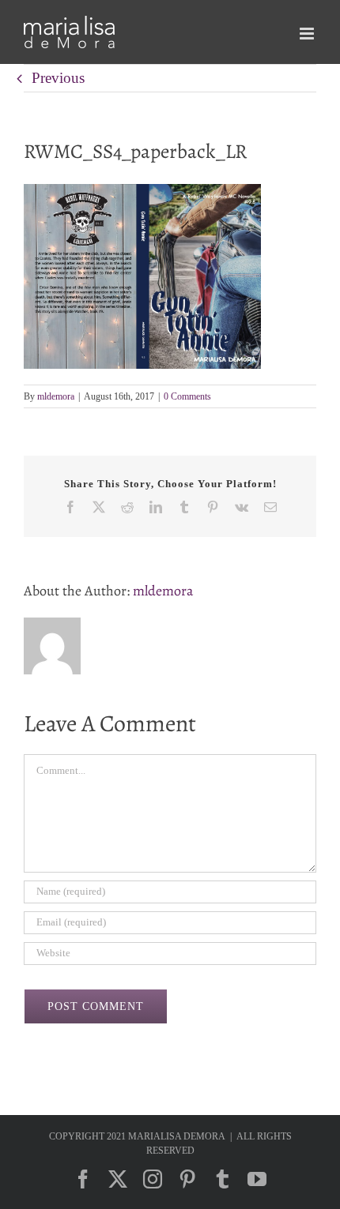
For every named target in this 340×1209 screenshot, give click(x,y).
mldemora (55, 396)
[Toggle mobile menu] (308, 33)
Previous (58, 77)
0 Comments (187, 396)
